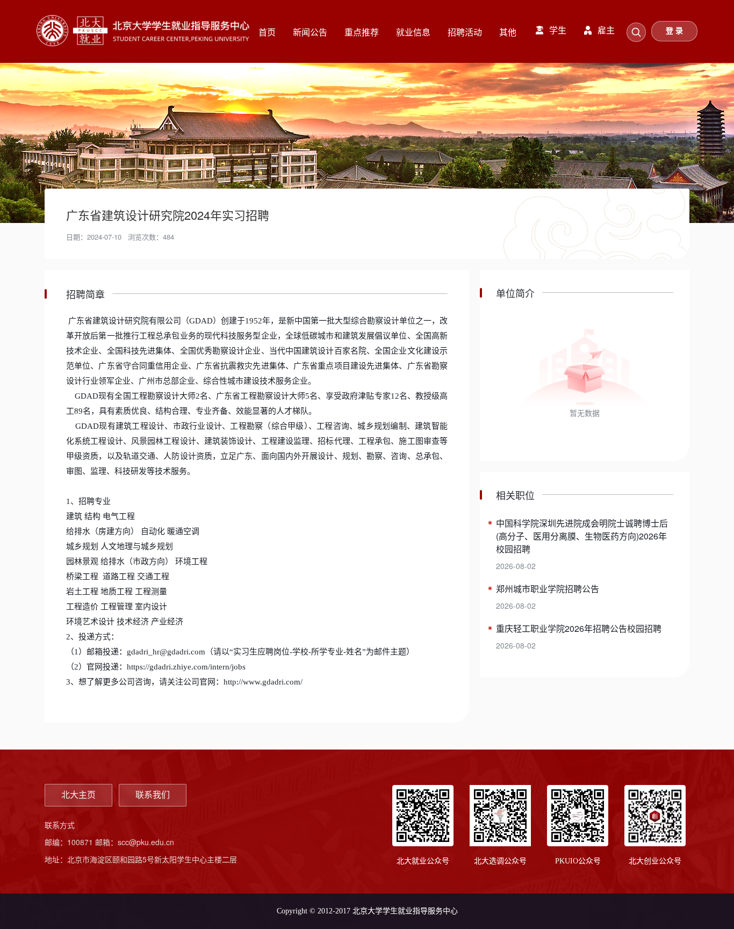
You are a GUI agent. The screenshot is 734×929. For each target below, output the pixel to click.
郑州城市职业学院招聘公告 (547, 588)
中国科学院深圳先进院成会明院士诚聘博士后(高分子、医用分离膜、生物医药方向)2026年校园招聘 (582, 536)
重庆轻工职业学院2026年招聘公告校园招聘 (578, 628)
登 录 (674, 31)
